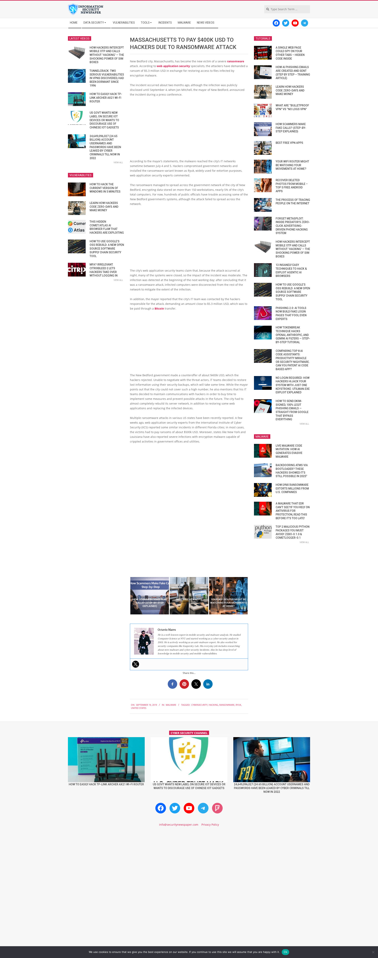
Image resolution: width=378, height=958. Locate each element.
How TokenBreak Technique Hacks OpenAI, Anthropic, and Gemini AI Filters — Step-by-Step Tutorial (293, 335)
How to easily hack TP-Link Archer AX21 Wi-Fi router (106, 97)
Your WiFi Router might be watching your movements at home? (292, 165)
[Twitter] (135, 664)
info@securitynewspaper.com (178, 824)
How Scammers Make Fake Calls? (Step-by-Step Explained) (291, 128)
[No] (373, 952)
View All (118, 162)
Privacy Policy (210, 824)
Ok (285, 951)
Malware (171, 704)
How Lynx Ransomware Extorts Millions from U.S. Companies (292, 488)
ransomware (235, 61)
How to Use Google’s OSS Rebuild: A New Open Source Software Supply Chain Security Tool (107, 249)
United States (138, 707)
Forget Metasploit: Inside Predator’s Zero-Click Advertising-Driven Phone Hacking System (293, 226)
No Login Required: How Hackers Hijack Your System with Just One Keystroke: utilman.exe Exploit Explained (293, 385)
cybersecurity (199, 704)
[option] (149, 595)
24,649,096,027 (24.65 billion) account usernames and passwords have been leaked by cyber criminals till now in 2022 (105, 147)
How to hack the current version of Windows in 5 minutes (105, 188)
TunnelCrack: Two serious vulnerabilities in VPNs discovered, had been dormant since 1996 (107, 78)
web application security (173, 66)
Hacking (213, 704)
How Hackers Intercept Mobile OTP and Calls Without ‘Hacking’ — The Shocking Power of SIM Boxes (107, 55)
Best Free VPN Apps (289, 142)
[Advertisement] (189, 129)
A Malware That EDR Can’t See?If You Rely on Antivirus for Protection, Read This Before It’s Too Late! (293, 511)
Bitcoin (159, 308)
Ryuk (238, 704)
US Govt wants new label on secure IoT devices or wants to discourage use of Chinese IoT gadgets (104, 120)
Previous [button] (127, 596)
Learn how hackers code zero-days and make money (104, 206)
